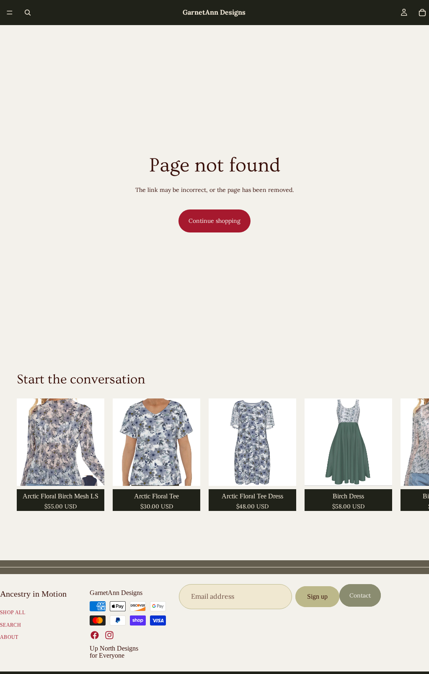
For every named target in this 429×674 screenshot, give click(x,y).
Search (10, 625)
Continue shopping (214, 221)
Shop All (12, 612)
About (9, 637)
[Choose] (91, 472)
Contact (360, 595)
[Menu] (9, 12)
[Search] (27, 12)
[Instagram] (109, 635)
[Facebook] (95, 635)
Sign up (317, 596)
